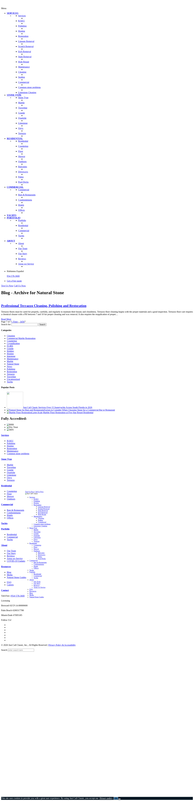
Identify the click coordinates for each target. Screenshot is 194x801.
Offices (10, 518)
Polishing (11, 369)
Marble (10, 361)
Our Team (11, 551)
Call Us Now (20, 286)
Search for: (6, 324)
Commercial (7, 504)
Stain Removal (43, 511)
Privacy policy (106, 798)
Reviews (11, 556)
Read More (6, 319)
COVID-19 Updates (16, 561)
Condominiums (14, 512)
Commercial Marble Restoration (21, 338)
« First (14, 321)
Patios (40, 557)
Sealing (40, 520)
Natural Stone (13, 364)
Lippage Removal (44, 507)
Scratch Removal (43, 509)
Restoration (12, 371)
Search (4, 650)
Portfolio (5, 529)
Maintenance (12, 359)
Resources (6, 566)
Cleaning (11, 336)
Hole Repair (42, 514)
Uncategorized (13, 379)
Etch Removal (43, 512)
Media (9, 575)
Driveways (41, 555)
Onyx (9, 477)
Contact (5, 590)
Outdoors (11, 499)
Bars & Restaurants (15, 510)
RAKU (10, 441)
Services (5, 435)
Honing (10, 353)
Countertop (12, 341)
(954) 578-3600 (18, 596)
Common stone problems (18, 453)
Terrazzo (11, 374)
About (4, 545)
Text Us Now (7, 286)
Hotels (10, 515)
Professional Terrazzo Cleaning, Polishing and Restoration (43, 306)
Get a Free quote (14, 281)
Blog (9, 572)
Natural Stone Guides (16, 577)
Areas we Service (15, 558)
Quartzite (11, 472)
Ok (116, 798)
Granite (10, 348)
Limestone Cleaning (40, 526)
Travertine (11, 376)
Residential (6, 485)
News (9, 366)
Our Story (11, 553)
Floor (9, 494)
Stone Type (6, 459)
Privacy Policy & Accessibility (62, 645)
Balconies (41, 553)
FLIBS (10, 346)
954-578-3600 (13, 276)
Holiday (10, 351)
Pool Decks (42, 559)
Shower (10, 496)
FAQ (9, 582)
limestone (11, 356)
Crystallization (13, 343)
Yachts (10, 382)
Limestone (11, 475)
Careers (10, 585)
